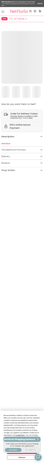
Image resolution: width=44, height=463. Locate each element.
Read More (5, 143)
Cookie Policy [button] (20, 435)
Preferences (22, 457)
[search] (31, 11)
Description (7, 136)
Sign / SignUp (35, 11)
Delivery (5, 156)
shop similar (8, 170)
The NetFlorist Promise (13, 149)
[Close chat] (38, 439)
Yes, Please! (13, 450)
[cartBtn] (40, 11)
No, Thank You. (30, 450)
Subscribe (39, 3)
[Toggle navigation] (3, 12)
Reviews (5, 162)
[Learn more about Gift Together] (18, 18)
